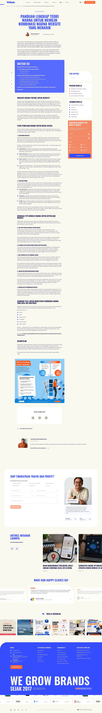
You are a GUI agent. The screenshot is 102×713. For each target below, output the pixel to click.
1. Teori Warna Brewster (24, 71)
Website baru (32, 485)
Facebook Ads (74, 112)
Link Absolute (53, 594)
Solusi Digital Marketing (83, 648)
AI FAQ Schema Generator (77, 96)
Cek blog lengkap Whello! (16, 542)
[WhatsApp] (11, 76)
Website (84, 144)
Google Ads (74, 109)
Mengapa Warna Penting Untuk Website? (27, 67)
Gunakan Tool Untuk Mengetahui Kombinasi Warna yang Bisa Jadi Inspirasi (36, 87)
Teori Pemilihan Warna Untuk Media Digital (28, 69)
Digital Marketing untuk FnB (83, 650)
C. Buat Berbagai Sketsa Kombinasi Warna (28, 81)
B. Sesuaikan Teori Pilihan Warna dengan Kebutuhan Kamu (32, 79)
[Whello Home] (11, 2)
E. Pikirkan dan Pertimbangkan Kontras (27, 85)
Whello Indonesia (10, 6)
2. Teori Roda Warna (23, 73)
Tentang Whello (37, 2)
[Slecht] (33, 418)
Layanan (28, 2)
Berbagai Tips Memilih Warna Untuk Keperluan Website (31, 75)
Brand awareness (49, 483)
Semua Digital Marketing (85, 150)
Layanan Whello (61, 648)
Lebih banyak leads (17, 483)
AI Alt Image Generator (76, 93)
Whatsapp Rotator (75, 91)
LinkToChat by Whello (62, 661)
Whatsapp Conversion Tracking (78, 89)
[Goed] (46, 418)
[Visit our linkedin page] (11, 710)
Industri (54, 2)
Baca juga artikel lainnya (26, 428)
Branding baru (16, 485)
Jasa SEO (73, 107)
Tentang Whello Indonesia (44, 648)
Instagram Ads (74, 114)
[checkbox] (69, 144)
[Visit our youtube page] (22, 710)
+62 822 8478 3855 (17, 652)
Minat (70, 142)
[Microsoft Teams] (11, 84)
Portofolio (46, 2)
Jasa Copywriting (61, 659)
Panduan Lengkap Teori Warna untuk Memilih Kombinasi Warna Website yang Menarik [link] (38, 6)
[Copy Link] (11, 87)
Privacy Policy (40, 661)
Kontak (67, 2)
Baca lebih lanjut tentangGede (38, 448)
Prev (12, 549)
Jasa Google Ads (61, 652)
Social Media (73, 150)
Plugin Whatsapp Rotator (63, 663)
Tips (61, 2)
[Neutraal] (39, 418)
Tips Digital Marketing (18, 6)
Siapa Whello (40, 650)
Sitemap (39, 659)
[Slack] (11, 80)
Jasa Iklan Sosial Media (62, 657)
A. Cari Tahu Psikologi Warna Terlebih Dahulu (29, 77)
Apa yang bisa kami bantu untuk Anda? (19, 480)
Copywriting (74, 116)
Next (17, 549)
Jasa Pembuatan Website (77, 105)
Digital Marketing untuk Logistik (84, 658)
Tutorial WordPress (40, 11)
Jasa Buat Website (61, 654)
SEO (71, 144)
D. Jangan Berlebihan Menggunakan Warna (29, 83)
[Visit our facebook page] (26, 710)
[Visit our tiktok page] (18, 710)
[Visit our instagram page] (14, 710)
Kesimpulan (20, 89)
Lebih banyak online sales (34, 483)
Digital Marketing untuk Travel (83, 652)
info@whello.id (16, 650)
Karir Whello (40, 657)
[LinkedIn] (11, 72)
